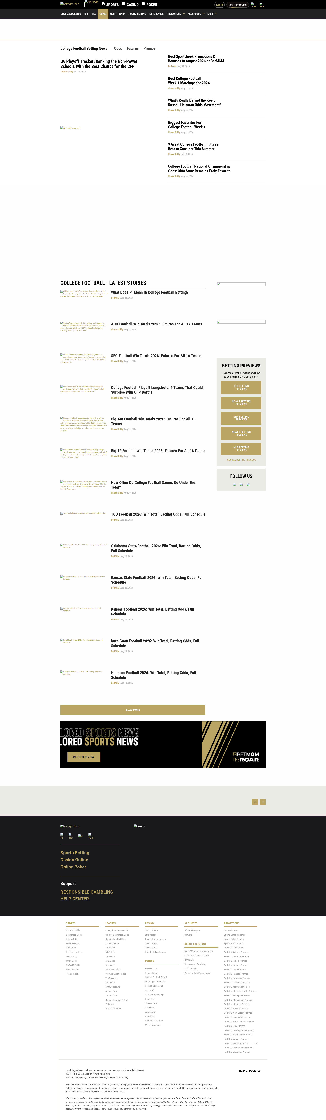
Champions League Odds (117, 930)
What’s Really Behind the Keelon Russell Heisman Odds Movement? (194, 102)
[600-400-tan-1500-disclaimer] (241, 298)
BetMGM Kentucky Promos (237, 978)
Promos (149, 48)
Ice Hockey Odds (74, 952)
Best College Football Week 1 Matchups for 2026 (189, 80)
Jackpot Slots (151, 930)
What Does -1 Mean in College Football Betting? (150, 292)
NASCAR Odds (73, 965)
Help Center (74, 899)
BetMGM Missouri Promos (236, 1004)
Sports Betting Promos (235, 934)
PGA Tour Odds (112, 969)
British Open (151, 973)
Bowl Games (151, 968)
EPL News (110, 982)
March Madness (153, 1025)
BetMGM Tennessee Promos (238, 1034)
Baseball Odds (73, 930)
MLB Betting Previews (241, 449)
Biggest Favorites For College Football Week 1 (187, 124)
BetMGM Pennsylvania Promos (239, 1030)
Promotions (174, 13)
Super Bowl (150, 999)
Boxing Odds (72, 939)
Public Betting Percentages (197, 973)
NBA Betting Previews (241, 418)
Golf (113, 13)
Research (189, 960)
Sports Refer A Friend (234, 939)
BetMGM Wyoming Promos (237, 1052)
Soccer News (111, 991)
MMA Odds (71, 960)
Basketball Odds (74, 934)
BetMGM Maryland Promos (237, 986)
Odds (118, 48)
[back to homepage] (91, 4)
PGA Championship (154, 994)
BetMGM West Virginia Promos (239, 1047)
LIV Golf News (112, 943)
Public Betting (137, 13)
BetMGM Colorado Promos (236, 956)
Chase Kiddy (67, 71)
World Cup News (113, 1008)
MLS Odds (110, 952)
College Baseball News (116, 1000)
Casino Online (74, 859)
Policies (254, 1070)
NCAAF (103, 13)
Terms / (244, 1070)
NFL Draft (149, 990)
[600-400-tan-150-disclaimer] (241, 336)
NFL (86, 13)
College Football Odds (115, 939)
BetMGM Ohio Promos (234, 1026)
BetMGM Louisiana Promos (237, 982)
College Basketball (154, 986)
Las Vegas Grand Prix (155, 981)
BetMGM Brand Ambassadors (198, 951)
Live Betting (71, 956)
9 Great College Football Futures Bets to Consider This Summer (193, 146)
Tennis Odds (72, 974)
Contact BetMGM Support (196, 955)
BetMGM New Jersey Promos (238, 1013)
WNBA (122, 13)
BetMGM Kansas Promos (236, 974)
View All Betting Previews (241, 459)
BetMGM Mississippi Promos (238, 1000)
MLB (94, 13)
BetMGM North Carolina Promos (239, 1021)
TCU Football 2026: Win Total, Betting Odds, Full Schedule (158, 514)
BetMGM (172, 66)
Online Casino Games (155, 939)
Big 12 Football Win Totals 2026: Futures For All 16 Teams (158, 450)
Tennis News (111, 995)
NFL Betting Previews (241, 388)
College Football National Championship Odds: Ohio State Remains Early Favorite (199, 168)
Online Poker (73, 866)
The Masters (151, 1003)
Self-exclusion (191, 968)
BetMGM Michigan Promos (237, 995)
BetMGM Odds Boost (234, 947)
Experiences (156, 13)
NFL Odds (110, 960)
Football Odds (72, 943)
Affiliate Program (192, 930)
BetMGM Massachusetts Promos (240, 991)
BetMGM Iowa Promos (235, 969)
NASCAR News (112, 986)
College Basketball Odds (117, 934)
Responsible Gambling (86, 892)
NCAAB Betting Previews (241, 433)
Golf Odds (71, 947)
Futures (133, 48)
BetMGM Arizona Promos (236, 952)
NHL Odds (110, 965)
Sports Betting (74, 852)
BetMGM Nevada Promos (236, 1008)
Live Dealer (150, 934)
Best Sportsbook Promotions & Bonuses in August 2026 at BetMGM (196, 58)
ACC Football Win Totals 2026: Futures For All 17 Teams (156, 324)
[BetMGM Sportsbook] (72, 4)
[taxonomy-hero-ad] (110, 154)
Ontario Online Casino (155, 952)
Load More (133, 709)
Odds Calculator (71, 13)
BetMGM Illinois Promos (235, 960)
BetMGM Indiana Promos (236, 965)
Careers (188, 934)
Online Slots (151, 947)
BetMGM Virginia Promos (236, 1039)
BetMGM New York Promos (237, 1017)
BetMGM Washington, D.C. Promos (240, 1043)
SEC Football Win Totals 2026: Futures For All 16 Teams (156, 355)
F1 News (109, 1004)
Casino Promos (231, 930)
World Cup (150, 1016)
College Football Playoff (156, 977)
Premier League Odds (115, 974)
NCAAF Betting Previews (241, 403)
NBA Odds (110, 956)
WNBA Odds (111, 978)
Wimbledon (150, 1012)
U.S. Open (149, 1007)
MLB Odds (110, 947)
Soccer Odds (72, 969)
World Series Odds (154, 1020)
